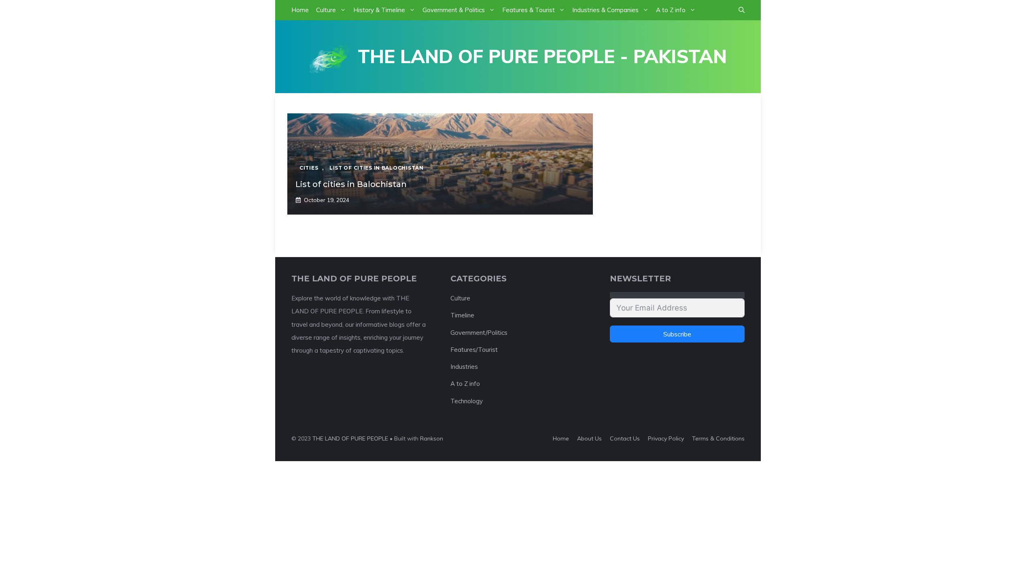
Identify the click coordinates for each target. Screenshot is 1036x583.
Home (300, 10)
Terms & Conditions (718, 438)
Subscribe (677, 334)
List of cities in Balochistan (351, 184)
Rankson (431, 438)
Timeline (462, 315)
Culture (326, 10)
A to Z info (671, 10)
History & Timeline (379, 10)
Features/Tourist (474, 349)
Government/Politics (478, 332)
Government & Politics (453, 10)
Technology (466, 401)
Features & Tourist (528, 10)
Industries (464, 366)
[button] (741, 10)
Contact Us (625, 438)
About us (589, 438)
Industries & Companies (605, 10)
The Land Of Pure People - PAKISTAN (542, 56)
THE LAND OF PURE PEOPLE (350, 438)
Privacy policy (666, 438)
